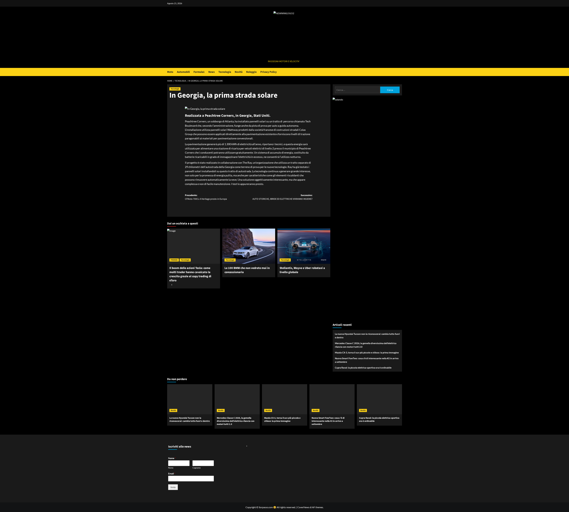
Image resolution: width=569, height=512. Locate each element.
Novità (238, 72)
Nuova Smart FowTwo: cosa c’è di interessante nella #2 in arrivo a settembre (367, 360)
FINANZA (174, 260)
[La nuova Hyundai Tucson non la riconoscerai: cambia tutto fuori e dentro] (189, 399)
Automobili (183, 72)
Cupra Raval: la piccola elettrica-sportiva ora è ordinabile (363, 367)
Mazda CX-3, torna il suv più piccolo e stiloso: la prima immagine (367, 352)
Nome (170, 468)
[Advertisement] (284, 37)
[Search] (400, 72)
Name (172, 458)
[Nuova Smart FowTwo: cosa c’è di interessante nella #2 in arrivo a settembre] (332, 399)
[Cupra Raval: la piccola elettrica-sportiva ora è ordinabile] (379, 399)
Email (171, 473)
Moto (170, 72)
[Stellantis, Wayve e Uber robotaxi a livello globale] (303, 246)
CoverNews (303, 507)
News (211, 72)
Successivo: (282, 197)
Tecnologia (224, 72)
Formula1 (199, 72)
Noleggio (251, 72)
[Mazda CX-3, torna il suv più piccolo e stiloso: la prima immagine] (284, 399)
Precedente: (206, 197)
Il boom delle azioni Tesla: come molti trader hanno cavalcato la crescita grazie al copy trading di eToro (190, 274)
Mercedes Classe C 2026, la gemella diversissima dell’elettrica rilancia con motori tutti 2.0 (365, 345)
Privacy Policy (268, 72)
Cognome (196, 468)
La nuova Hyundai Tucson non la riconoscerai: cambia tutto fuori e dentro (367, 336)
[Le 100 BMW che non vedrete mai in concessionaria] (248, 246)
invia (173, 487)
